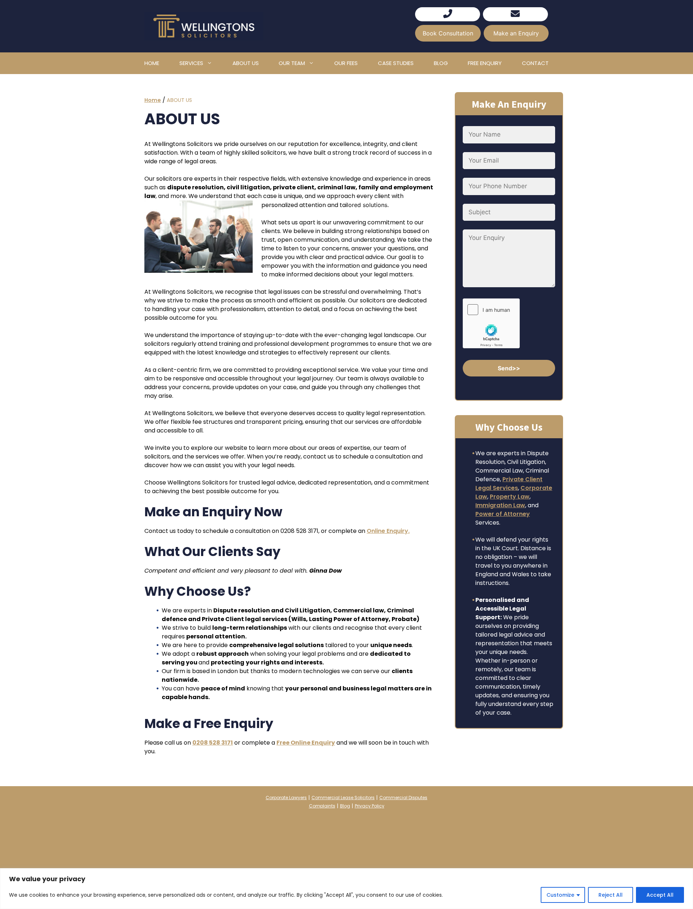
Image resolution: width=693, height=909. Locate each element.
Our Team (292, 63)
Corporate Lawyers (286, 797)
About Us (245, 63)
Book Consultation (448, 33)
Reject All (610, 895)
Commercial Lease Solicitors (343, 797)
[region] (346, 888)
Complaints (322, 806)
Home (151, 63)
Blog (441, 63)
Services (191, 63)
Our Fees (346, 63)
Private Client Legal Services (508, 483)
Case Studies (396, 63)
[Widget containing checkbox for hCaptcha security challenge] (491, 323)
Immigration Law (500, 505)
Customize (560, 895)
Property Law (509, 496)
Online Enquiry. (388, 531)
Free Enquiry (485, 63)
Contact (535, 63)
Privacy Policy (369, 806)
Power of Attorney (502, 514)
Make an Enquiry (516, 33)
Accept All (660, 895)
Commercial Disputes (403, 797)
